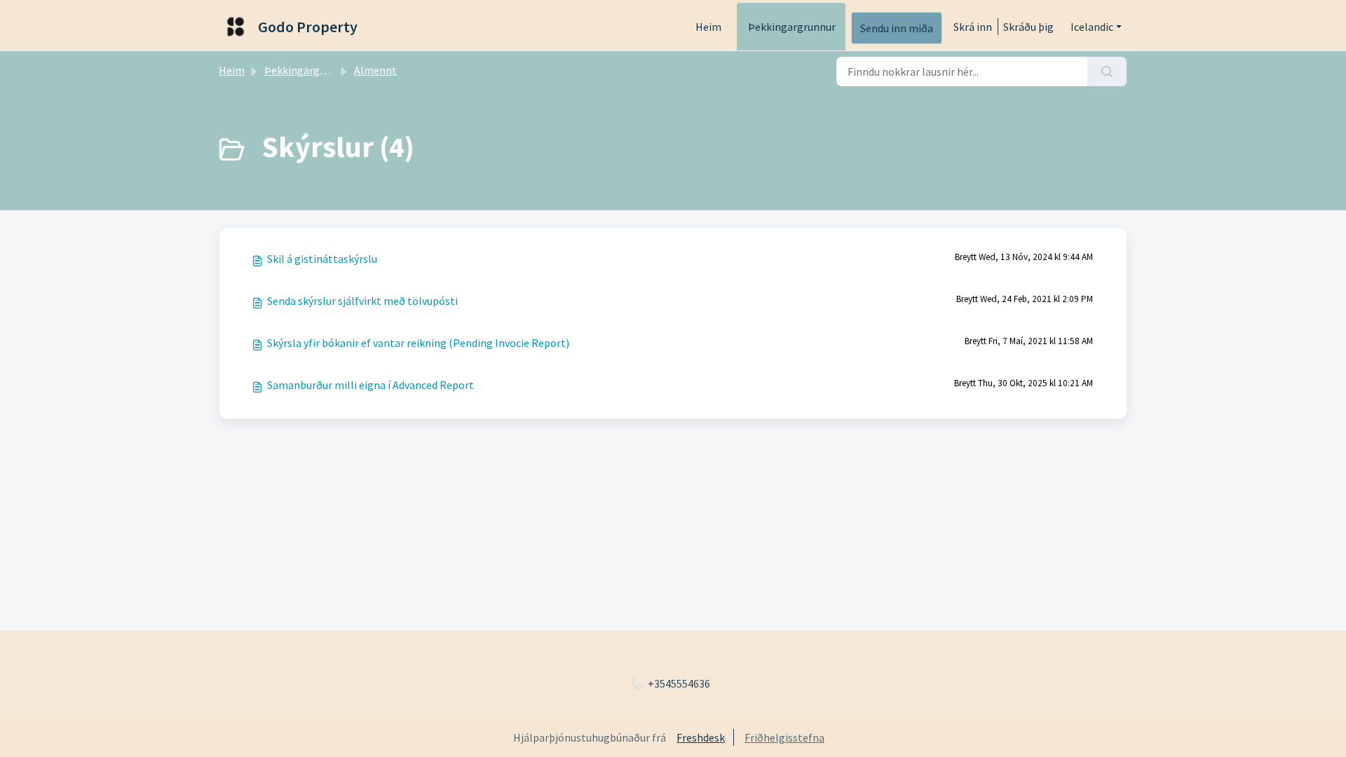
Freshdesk (701, 737)
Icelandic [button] (1091, 27)
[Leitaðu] (1107, 71)
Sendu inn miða (896, 28)
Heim (708, 27)
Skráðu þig (1028, 27)
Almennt (375, 70)
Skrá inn (972, 27)
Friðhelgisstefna (784, 737)
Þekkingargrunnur (792, 27)
